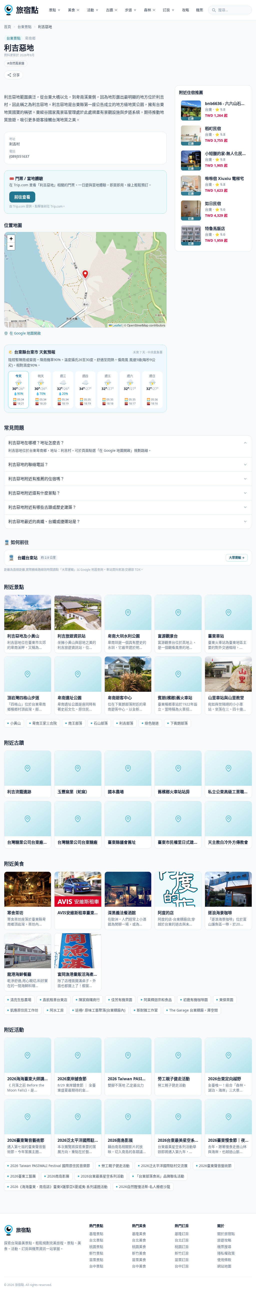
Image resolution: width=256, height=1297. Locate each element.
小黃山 (15, 723)
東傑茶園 (226, 999)
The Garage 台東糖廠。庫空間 (193, 1010)
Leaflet (117, 325)
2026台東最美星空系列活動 (102, 1176)
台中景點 (96, 1266)
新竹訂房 (182, 1253)
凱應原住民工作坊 (24, 1010)
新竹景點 (96, 1253)
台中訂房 (182, 1266)
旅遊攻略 (224, 1240)
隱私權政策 (226, 1253)
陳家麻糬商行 (89, 999)
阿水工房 (57, 1010)
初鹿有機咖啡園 (195, 999)
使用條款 (224, 1259)
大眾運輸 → (236, 558)
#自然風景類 (15, 63)
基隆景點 (96, 1233)
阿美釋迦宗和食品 (158, 999)
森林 (147, 10)
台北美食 (139, 1240)
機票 (199, 10)
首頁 (7, 26)
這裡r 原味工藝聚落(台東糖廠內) (100, 1010)
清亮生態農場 (20, 999)
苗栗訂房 (182, 1259)
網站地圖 (224, 1266)
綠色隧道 (152, 723)
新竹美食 (139, 1253)
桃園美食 (139, 1246)
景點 (52, 10)
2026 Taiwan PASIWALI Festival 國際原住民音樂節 (50, 1165)
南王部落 (75, 723)
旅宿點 (27, 10)
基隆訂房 (182, 1233)
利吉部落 (126, 723)
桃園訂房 (182, 1246)
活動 (90, 10)
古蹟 (109, 10)
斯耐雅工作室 (147, 1010)
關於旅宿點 (226, 1233)
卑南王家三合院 (44, 723)
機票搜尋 (224, 1246)
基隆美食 (139, 1233)
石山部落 (101, 723)
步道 (128, 10)
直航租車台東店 (55, 999)
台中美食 (139, 1266)
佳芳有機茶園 (121, 999)
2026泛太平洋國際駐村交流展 (164, 1165)
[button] (85, 274)
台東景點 (25, 26)
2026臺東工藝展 (23, 1176)
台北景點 (96, 1240)
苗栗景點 (96, 1259)
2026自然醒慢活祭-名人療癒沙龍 (144, 1186)
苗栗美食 (139, 1259)
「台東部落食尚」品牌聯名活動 (159, 1176)
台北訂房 (182, 1240)
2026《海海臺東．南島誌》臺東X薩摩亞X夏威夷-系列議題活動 (59, 1186)
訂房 (166, 10)
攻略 (185, 10)
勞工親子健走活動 (116, 1165)
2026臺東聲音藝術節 (215, 1165)
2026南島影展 (58, 1176)
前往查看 (22, 197)
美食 (71, 10)
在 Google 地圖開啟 (25, 333)
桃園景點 (96, 1246)
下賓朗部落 (179, 723)
